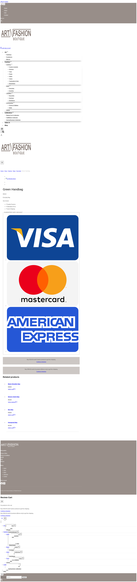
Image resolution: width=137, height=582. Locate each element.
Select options (11, 402)
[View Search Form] (2, 132)
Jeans (10, 78)
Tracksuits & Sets (14, 81)
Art (4, 525)
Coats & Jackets (13, 67)
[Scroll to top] (2, 518)
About (5, 10)
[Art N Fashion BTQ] (16, 45)
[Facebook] (2, 4)
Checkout (5, 474)
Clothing (8, 534)
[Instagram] (4, 4)
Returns (2, 461)
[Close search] (2, 574)
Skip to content (4, 1)
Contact (6, 15)
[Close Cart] (2, 501)
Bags (7, 547)
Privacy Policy (4, 453)
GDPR (2, 457)
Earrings (11, 98)
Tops (10, 71)
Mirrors (8, 59)
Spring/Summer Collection (13, 120)
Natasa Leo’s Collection (12, 115)
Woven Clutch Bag (13, 397)
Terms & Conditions (5, 455)
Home (5, 8)
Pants (10, 74)
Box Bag (10, 409)
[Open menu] (2, 162)
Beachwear (12, 83)
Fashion (5, 532)
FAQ (5, 12)
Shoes (8, 110)
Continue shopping (41, 361)
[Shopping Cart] (2, 129)
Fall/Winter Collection (12, 117)
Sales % (7, 122)
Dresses (11, 69)
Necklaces (12, 100)
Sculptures (9, 57)
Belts (10, 107)
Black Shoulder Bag (14, 384)
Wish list (2, 18)
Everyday (11, 88)
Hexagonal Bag (12, 422)
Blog (6, 125)
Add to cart (10, 389)
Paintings (8, 54)
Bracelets (11, 95)
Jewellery (9, 552)
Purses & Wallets (13, 105)
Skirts (10, 76)
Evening (11, 90)
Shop (4, 470)
